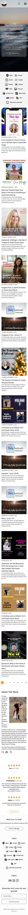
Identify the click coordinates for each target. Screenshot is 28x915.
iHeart (10, 89)
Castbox (20, 84)
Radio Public (22, 93)
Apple (11, 75)
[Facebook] (13, 880)
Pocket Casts (9, 93)
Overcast (20, 89)
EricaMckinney (10, 780)
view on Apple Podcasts (14, 791)
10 (17, 682)
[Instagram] (17, 880)
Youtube (20, 80)
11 (21, 682)
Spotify (11, 80)
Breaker (11, 84)
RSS (21, 98)
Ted (10, 768)
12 (25, 682)
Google (20, 75)
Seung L (10, 800)
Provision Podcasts (21, 749)
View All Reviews (14, 812)
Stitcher (12, 98)
